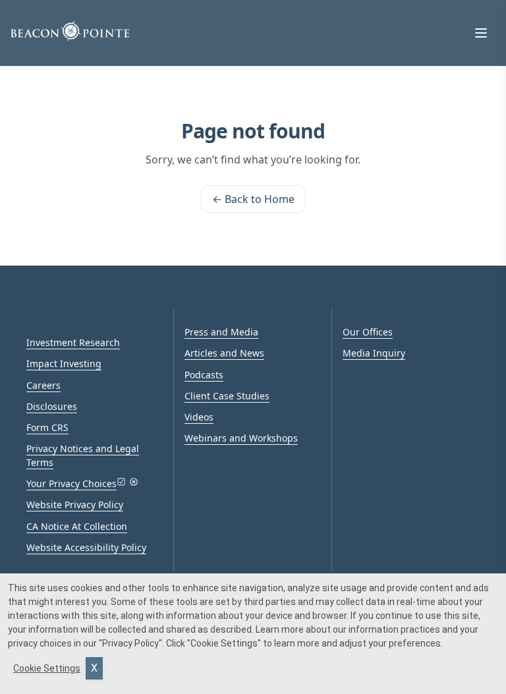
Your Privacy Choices (71, 483)
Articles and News (224, 353)
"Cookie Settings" (224, 643)
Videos (198, 417)
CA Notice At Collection (76, 526)
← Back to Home (253, 199)
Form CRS (47, 427)
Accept (94, 668)
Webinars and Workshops (241, 438)
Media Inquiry (374, 353)
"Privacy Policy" (130, 643)
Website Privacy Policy (74, 504)
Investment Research (73, 342)
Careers (43, 385)
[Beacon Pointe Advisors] (70, 31)
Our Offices (368, 332)
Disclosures (51, 406)
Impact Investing (63, 363)
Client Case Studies (226, 396)
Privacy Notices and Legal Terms (82, 455)
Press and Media (221, 332)
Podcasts (203, 374)
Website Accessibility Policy (86, 547)
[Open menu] (480, 32)
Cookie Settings (46, 668)
